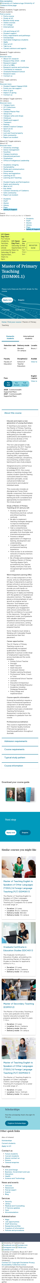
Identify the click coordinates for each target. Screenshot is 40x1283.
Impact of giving (9, 93)
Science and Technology (15, 1178)
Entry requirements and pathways (16, 35)
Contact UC (6, 1263)
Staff (5, 201)
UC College (7, 25)
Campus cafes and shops (13, 116)
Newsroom (9, 1188)
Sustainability (8, 167)
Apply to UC (6, 1146)
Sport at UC (8, 129)
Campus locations (10, 154)
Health (7, 1176)
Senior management (11, 150)
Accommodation (11, 1212)
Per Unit (8, 384)
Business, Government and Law (17, 1172)
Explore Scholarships (17, 1123)
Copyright (16, 1263)
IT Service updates (12, 1208)
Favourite (5, 310)
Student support (10, 33)
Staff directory (11, 1224)
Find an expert (10, 1190)
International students (28, 337)
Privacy (32, 1263)
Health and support (11, 120)
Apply (5, 42)
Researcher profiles (13, 1226)
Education (9, 1174)
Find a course (5, 14)
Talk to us (7, 46)
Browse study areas (11, 20)
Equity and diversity (11, 184)
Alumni (6, 203)
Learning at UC (9, 176)
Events (7, 1192)
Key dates (7, 188)
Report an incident (10, 137)
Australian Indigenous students (15, 40)
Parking (6, 124)
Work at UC (7, 186)
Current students (8, 1143)
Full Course (25, 384)
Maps (5, 207)
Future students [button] (6, 10)
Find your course (14, 322)
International (8, 27)
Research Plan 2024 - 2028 (14, 61)
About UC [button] (4, 141)
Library (6, 205)
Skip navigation (6, 1)
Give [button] (2, 80)
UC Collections (9, 107)
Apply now (11, 833)
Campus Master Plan (11, 112)
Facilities (6, 109)
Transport (7, 122)
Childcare (7, 118)
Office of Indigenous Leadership (16, 161)
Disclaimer (24, 1263)
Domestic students (10, 337)
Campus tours (9, 105)
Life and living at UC (11, 31)
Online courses (9, 23)
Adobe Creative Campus (13, 127)
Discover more (5, 57)
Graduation (8, 158)
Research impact (10, 63)
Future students (11, 1154)
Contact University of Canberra (16, 191)
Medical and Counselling (15, 1206)
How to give (8, 90)
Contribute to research (12, 69)
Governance (8, 171)
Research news (9, 74)
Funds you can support (12, 88)
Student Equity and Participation (16, 182)
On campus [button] (4, 99)
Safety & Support (10, 209)
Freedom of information (14, 1228)
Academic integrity (11, 165)
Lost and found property (13, 133)
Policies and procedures (14, 1230)
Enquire (21, 300)
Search (2, 216)
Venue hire (7, 114)
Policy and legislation (11, 173)
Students (7, 199)
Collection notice (19, 1265)
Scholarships (8, 38)
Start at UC (8, 44)
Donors (8, 1160)
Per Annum (16, 384)
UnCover (8, 1186)
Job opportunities (12, 1222)
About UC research (11, 59)
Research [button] (3, 52)
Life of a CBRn (9, 65)
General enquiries (12, 1162)
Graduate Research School (14, 72)
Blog (7, 1194)
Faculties (7, 152)
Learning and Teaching (12, 178)
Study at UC (8, 18)
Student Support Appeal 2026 (15, 86)
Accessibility (7, 1265)
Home (4, 322)
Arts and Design (11, 1170)
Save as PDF (20, 310)
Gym (7, 1210)
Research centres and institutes (16, 67)
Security (6, 131)
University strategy (11, 148)
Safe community (9, 135)
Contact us (7, 76)
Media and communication (13, 169)
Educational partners (11, 156)
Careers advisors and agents (14, 48)
